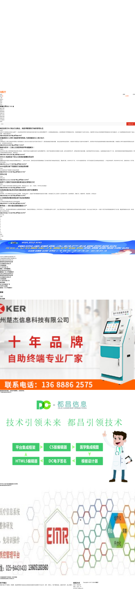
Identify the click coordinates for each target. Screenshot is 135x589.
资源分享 (2, 118)
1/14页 (1, 236)
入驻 (126, 96)
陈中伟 (6, 154)
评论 (20, 135)
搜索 (124, 94)
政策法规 (2, 116)
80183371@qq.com (78, 588)
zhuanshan (7, 179)
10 (0, 233)
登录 (134, 94)
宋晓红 (6, 187)
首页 (1, 216)
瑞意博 (6, 135)
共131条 (2, 215)
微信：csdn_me (77, 586)
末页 (1, 234)
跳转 (1, 239)
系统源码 (2, 111)
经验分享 (2, 113)
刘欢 (5, 145)
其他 (1, 121)
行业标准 (2, 120)
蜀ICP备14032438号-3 (104, 582)
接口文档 (2, 115)
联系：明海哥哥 (77, 585)
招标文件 (2, 110)
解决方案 (2, 108)
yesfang (6, 164)
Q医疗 (5, 172)
